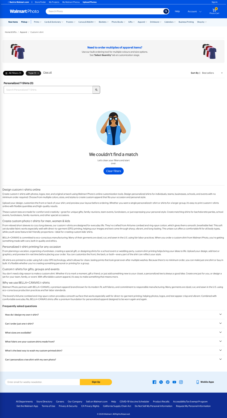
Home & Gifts (11, 32)
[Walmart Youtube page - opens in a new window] (174, 382)
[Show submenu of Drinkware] (161, 22)
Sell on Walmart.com (96, 401)
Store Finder (40, 2)
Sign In (214, 2)
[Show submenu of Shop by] (206, 22)
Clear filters (113, 171)
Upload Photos (90, 2)
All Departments (24, 401)
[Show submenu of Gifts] (134, 22)
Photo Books (117, 22)
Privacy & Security (68, 406)
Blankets (102, 22)
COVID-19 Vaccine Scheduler (134, 401)
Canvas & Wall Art (86, 22)
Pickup (24, 22)
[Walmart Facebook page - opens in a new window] (154, 382)
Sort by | (195, 73)
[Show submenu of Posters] (75, 22)
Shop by (200, 22)
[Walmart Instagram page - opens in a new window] (181, 382)
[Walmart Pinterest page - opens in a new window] (168, 382)
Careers (60, 401)
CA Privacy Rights (90, 406)
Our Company (75, 401)
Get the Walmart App (27, 406)
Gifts (130, 22)
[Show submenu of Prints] (41, 22)
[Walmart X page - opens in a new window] (161, 382)
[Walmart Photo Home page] (24, 11)
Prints (36, 22)
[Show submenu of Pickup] (29, 22)
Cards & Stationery (52, 22)
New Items (13, 22)
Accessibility (179, 401)
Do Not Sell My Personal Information (153, 406)
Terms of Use (48, 406)
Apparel (141, 22)
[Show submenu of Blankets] (108, 22)
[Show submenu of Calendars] (175, 22)
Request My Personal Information (193, 406)
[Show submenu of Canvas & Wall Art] (95, 22)
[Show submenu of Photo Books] (124, 22)
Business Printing (186, 22)
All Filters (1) (15, 73)
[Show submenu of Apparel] (146, 22)
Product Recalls (161, 401)
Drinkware (154, 22)
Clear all (47, 72)
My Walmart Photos (71, 2)
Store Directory (44, 401)
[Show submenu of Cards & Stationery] (62, 22)
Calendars (168, 22)
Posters (69, 22)
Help (177, 11)
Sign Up (96, 382)
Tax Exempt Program (197, 401)
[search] (96, 90)
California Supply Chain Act (117, 406)
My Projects (54, 2)
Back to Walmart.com (19, 2)
